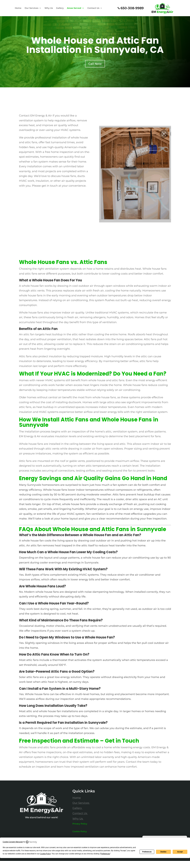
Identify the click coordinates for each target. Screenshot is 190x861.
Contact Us (93, 8)
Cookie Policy (79, 831)
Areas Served (74, 8)
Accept (180, 852)
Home (18, 8)
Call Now (95, 64)
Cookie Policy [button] (45, 854)
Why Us (49, 8)
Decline (163, 852)
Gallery (60, 8)
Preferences (147, 852)
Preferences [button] (105, 854)
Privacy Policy (79, 823)
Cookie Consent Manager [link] (13, 842)
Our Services (31, 8)
